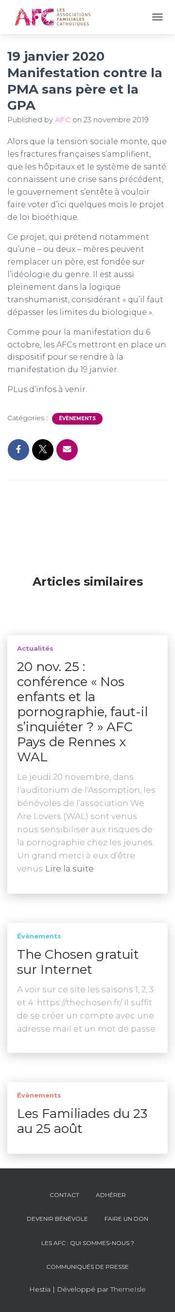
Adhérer (111, 1194)
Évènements (77, 418)
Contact (64, 1194)
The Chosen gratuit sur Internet (78, 962)
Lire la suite (69, 868)
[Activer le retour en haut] (155, 1292)
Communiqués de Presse (87, 1266)
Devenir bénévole (57, 1218)
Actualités (35, 648)
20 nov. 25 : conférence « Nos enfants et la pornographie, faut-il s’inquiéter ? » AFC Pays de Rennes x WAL (82, 712)
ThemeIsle (128, 1289)
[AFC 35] (56, 17)
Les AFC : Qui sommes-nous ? (87, 1242)
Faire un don (126, 1218)
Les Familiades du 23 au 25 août (82, 1121)
